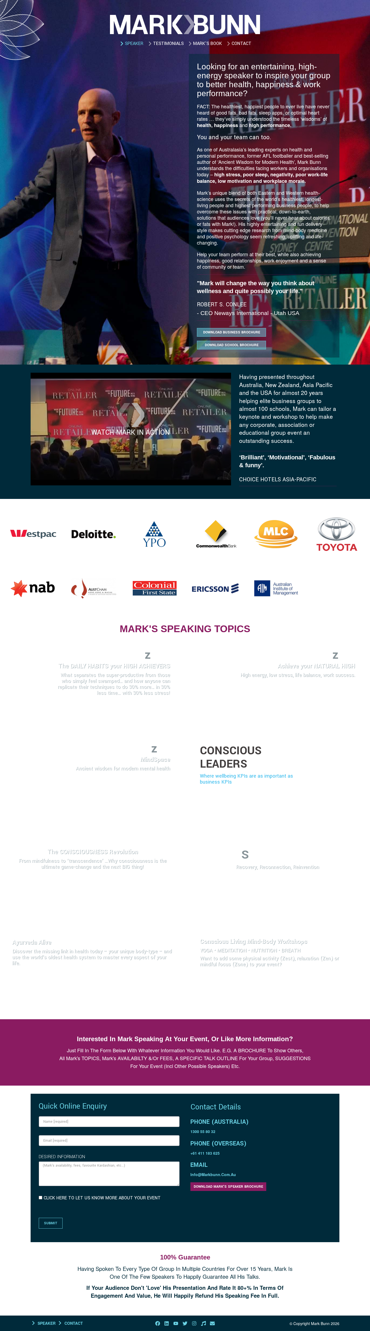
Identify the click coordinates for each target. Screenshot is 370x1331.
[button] (130, 416)
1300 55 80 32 (202, 1131)
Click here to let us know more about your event (102, 1198)
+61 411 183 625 (205, 1153)
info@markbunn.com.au (213, 1174)
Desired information (62, 1157)
